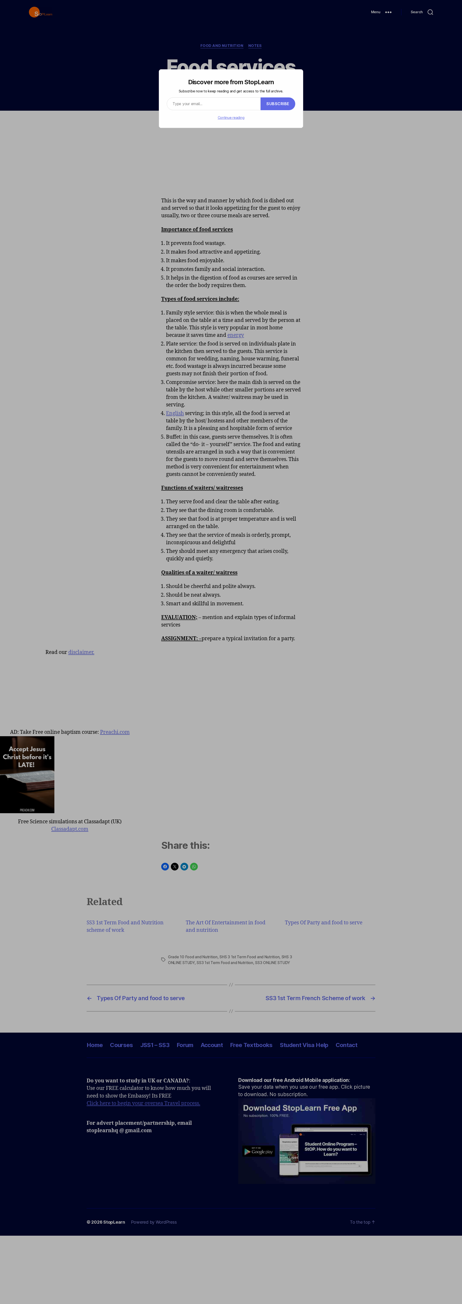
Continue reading (231, 117)
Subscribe (277, 103)
